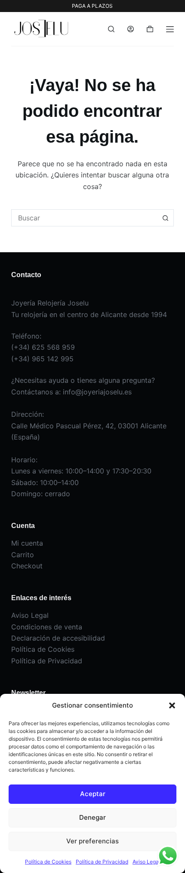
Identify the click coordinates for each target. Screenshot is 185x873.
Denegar (92, 817)
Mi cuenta (27, 543)
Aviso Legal (146, 861)
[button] (172, 705)
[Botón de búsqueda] (165, 218)
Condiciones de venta (46, 627)
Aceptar (92, 794)
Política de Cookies (48, 861)
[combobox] (84, 217)
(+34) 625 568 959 (43, 347)
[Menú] (170, 29)
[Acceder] (130, 29)
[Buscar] (111, 29)
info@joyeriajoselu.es (97, 392)
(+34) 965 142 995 (42, 358)
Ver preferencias (92, 841)
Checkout (27, 566)
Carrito (22, 554)
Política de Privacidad (102, 861)
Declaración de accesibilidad (58, 638)
